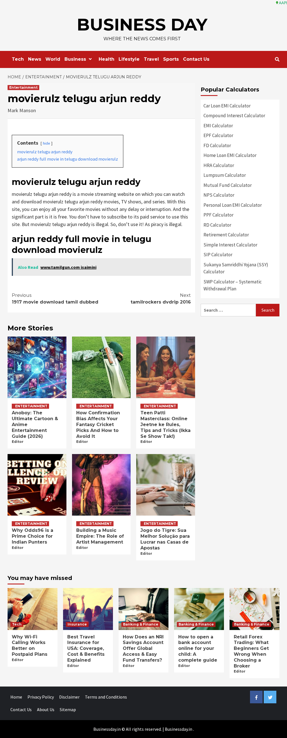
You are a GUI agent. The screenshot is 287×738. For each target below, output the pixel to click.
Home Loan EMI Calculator (229, 155)
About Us (45, 709)
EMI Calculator (218, 126)
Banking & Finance (140, 624)
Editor (18, 441)
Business (75, 59)
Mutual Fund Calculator (227, 185)
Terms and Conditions (106, 697)
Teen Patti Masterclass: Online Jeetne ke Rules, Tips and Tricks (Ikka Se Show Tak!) (165, 424)
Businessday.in (178, 729)
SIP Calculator (217, 255)
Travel (151, 59)
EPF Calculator (218, 135)
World (52, 59)
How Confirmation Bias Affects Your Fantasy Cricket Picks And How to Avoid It (98, 424)
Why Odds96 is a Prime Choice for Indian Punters (32, 536)
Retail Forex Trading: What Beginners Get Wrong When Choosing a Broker (251, 651)
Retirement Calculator (226, 235)
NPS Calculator (218, 195)
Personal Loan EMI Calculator (232, 205)
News (34, 59)
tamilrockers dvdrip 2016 (161, 299)
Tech (18, 59)
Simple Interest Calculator (230, 245)
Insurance (77, 624)
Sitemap (68, 709)
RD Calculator (217, 225)
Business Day (142, 24)
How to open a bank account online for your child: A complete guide (197, 648)
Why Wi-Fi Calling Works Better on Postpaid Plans (29, 645)
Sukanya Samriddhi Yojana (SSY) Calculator (235, 268)
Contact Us (196, 59)
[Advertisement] (240, 357)
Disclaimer (69, 697)
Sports (171, 59)
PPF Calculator (218, 215)
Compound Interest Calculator (234, 115)
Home (16, 697)
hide (46, 143)
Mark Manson (22, 110)
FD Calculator (217, 145)
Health (106, 59)
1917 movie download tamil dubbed (55, 299)
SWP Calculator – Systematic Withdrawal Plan (232, 285)
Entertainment (23, 87)
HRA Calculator (218, 165)
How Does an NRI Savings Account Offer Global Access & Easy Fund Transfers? (143, 648)
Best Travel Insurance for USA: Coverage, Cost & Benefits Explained (86, 648)
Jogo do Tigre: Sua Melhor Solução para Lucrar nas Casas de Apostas (165, 539)
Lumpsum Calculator (224, 175)
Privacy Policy (40, 697)
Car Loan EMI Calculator (227, 106)
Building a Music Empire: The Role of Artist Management (100, 536)
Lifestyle (129, 59)
